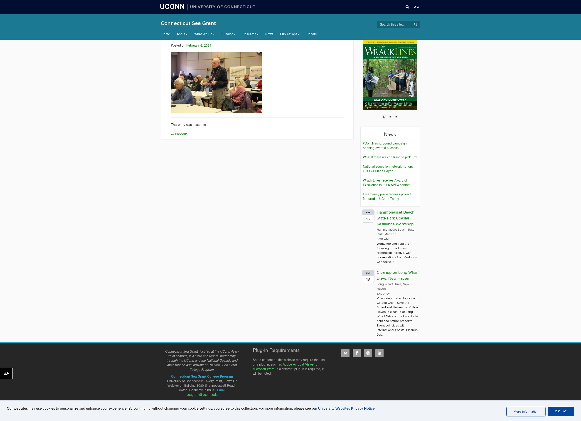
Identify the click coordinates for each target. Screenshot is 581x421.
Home (165, 34)
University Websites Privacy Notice (346, 408)
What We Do (203, 34)
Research (249, 34)
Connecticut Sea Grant (188, 23)
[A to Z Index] (416, 6)
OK (558, 411)
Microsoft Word (264, 368)
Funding (227, 34)
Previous (179, 134)
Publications (288, 34)
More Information (526, 412)
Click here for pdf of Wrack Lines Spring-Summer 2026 (388, 105)
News (269, 34)
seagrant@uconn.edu (202, 394)
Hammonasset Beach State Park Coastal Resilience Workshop (395, 218)
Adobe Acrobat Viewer (299, 364)
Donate (311, 34)
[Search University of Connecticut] (407, 6)
